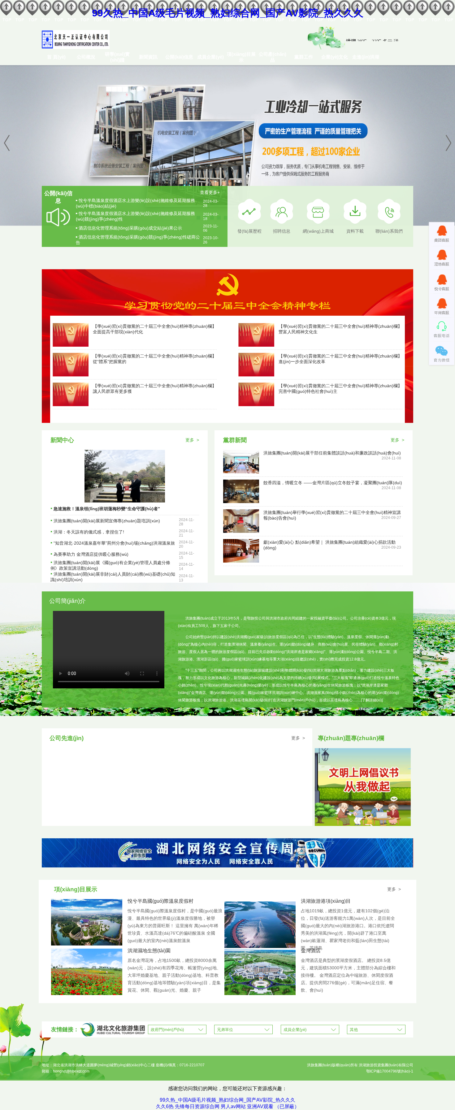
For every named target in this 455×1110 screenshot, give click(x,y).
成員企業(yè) (210, 56)
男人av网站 (233, 1106)
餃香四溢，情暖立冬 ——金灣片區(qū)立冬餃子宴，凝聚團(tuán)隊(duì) (332, 482)
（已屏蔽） (287, 1106)
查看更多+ (210, 192)
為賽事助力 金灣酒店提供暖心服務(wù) (91, 554)
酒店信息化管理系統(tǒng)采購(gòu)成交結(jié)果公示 (130, 228)
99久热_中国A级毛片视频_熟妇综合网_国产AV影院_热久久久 (227, 13)
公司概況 (86, 56)
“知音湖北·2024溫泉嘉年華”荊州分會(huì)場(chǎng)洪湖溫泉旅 (114, 543)
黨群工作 (303, 56)
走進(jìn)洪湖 (365, 56)
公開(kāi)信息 (179, 56)
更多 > (192, 439)
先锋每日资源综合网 (197, 1106)
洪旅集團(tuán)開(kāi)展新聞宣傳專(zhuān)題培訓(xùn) (107, 520)
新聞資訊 (148, 56)
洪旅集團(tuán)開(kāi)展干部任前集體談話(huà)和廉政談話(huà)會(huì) (332, 452)
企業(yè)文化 (334, 56)
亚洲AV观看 (260, 1106)
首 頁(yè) (56, 56)
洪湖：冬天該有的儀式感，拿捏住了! (89, 531)
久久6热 (165, 1106)
